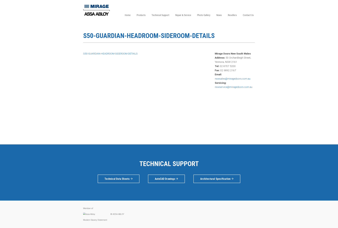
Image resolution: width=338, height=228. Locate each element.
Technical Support (160, 15)
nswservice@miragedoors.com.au (233, 86)
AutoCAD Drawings (165, 178)
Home (128, 15)
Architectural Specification (215, 178)
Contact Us (248, 15)
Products (141, 15)
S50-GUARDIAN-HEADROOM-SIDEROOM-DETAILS (110, 53)
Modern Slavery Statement (95, 220)
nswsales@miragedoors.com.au (232, 78)
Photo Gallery (203, 15)
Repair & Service (183, 15)
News (219, 15)
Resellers (232, 15)
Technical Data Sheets (117, 178)
